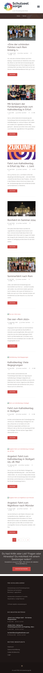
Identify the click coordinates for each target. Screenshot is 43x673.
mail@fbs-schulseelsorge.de (19, 604)
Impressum (11, 647)
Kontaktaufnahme (21, 568)
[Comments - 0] (31, 53)
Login (9, 655)
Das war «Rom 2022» (19, 319)
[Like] (9, 114)
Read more (12, 74)
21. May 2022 (11, 414)
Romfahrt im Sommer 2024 (22, 220)
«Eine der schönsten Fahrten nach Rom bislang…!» (18, 47)
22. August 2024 (12, 53)
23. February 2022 (12, 465)
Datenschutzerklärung (14, 649)
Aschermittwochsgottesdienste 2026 (18, 632)
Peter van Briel (24, 53)
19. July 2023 (11, 279)
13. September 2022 (13, 322)
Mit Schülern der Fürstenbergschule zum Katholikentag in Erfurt (20, 107)
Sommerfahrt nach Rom (20, 276)
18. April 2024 (11, 169)
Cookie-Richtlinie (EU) (14, 652)
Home (18, 16)
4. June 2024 (11, 112)
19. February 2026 (12, 635)
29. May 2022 (11, 368)
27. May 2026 (11, 621)
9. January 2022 (12, 508)
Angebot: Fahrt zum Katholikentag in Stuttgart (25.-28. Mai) (21, 459)
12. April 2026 (11, 629)
